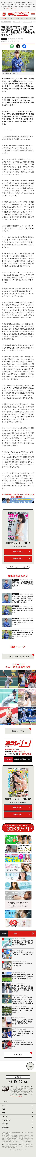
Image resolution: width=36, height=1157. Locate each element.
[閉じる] (34, 5)
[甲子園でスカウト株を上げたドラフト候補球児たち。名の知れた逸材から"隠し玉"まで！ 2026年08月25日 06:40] (9, 697)
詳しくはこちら (11, 8)
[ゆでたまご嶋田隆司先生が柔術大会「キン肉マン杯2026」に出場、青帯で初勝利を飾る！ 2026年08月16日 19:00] (9, 716)
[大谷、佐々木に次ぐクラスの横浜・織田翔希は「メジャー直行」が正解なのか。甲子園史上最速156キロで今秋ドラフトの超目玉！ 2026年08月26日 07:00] (9, 679)
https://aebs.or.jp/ (16, 1096)
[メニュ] (33, 14)
